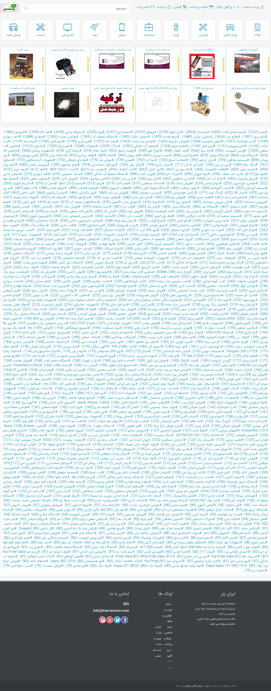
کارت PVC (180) (123, 346)
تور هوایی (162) (228, 379)
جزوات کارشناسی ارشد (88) (181, 533)
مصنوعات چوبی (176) (207, 351)
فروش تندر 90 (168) (251, 365)
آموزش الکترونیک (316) (109, 234)
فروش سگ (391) (66, 206)
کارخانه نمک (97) (105, 505)
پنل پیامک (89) (136, 528)
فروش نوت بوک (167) (193, 365)
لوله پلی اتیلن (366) (158, 216)
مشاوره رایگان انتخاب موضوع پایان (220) (86, 300)
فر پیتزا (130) (22, 421)
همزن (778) (124, 160)
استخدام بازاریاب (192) (115, 332)
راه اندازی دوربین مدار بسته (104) (201, 486)
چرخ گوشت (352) (151, 220)
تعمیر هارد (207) (60, 309)
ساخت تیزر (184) (83, 342)
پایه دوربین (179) (65, 346)
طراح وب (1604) (226, 136)
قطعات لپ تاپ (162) (67, 379)
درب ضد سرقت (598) (226, 174)
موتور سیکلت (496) (184, 188)
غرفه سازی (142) (96, 407)
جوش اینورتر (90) (197, 528)
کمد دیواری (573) (36, 174)
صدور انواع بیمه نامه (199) (73, 318)
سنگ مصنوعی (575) (66, 174)
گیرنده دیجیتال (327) (108, 230)
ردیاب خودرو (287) (77, 248)
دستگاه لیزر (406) (204, 206)
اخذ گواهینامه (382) (158, 211)
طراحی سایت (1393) (61, 136)
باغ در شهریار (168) (85, 360)
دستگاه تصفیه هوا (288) (166, 248)
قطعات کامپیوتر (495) (114, 188)
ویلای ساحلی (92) (140, 524)
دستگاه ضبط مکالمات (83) (62, 547)
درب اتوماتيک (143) (220, 407)
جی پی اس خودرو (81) (192, 556)
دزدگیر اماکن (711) (187, 164)
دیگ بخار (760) (244, 164)
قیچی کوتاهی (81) (69, 556)
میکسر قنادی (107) (158, 477)
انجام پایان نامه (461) (230, 197)
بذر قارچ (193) (246, 332)
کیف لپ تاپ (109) (77, 468)
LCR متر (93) (59, 519)
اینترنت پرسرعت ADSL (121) (63, 440)
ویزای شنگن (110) (190, 468)
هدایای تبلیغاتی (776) (71, 160)
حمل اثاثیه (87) (225, 538)
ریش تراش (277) (86, 253)
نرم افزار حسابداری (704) (98, 164)
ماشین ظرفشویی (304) (221, 244)
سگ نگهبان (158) (224, 388)
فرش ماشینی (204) (121, 314)
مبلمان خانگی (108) (154, 472)
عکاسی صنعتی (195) (241, 328)
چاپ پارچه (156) (130, 388)
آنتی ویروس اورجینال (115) (181, 454)
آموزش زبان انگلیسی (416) (120, 202)
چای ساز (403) (148, 206)
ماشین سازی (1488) (196, 136)
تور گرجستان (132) (164, 421)
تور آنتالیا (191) (23, 332)
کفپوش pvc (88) (215, 533)
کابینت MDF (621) (63, 169)
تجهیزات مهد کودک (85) (224, 542)
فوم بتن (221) (193, 300)
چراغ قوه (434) (78, 197)
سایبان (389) (41, 206)
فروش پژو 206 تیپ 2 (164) (246, 374)
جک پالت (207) (33, 309)
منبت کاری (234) (181, 286)
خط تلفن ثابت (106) (167, 482)
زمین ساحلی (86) (117, 538)
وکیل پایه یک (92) (237, 524)
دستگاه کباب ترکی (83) (99, 547)
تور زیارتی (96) (86, 510)
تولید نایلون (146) (16, 398)
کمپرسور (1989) (14, 132)
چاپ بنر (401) (123, 206)
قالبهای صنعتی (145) (153, 402)
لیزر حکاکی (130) (46, 421)
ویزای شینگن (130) (225, 426)
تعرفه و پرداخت (168, 641)
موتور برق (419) (177, 202)
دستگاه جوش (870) (213, 155)
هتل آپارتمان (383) (217, 211)
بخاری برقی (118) (178, 449)
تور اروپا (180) (175, 346)
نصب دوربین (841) (156, 155)
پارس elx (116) (245, 454)
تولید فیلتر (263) (116, 267)
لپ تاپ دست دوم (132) (248, 421)
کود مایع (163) (14, 374)
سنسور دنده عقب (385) (249, 211)
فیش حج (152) (148, 393)
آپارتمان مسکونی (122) (168, 440)
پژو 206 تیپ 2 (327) (142, 230)
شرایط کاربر (221, 609)
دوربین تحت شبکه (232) (50, 286)
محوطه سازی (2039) (68, 132)
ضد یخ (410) (47, 202)
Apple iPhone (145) (92, 402)
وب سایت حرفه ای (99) (67, 500)
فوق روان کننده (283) (250, 253)
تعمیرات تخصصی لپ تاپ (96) (174, 510)
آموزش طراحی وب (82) (232, 551)
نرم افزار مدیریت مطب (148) (116, 398)
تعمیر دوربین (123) (229, 440)
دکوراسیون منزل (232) (87, 286)
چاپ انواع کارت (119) (19, 444)
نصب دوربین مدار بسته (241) (169, 281)
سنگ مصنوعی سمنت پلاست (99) (26, 500)
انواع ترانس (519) (207, 183)
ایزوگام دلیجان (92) (32, 519)
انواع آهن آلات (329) (240, 230)
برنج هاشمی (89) (110, 528)
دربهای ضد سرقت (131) (104, 421)
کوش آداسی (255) (70, 272)
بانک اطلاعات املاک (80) (123, 561)
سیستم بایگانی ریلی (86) (50, 538)
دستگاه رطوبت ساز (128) (95, 426)
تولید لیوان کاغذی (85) (242, 547)
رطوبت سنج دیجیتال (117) (84, 449)
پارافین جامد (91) (245, 528)
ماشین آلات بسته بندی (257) (133, 272)
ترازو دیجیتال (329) (174, 230)
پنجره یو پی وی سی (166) (156, 365)
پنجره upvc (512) (71, 183)
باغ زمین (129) (196, 426)
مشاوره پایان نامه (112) (204, 463)
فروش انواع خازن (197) (113, 323)
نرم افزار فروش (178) (35, 346)
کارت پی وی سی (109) (188, 472)
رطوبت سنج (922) (121, 150)
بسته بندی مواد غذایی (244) (75, 276)
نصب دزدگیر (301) (189, 244)
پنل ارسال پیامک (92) (205, 524)
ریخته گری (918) (67, 150)
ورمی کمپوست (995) (230, 150)
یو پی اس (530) (123, 178)
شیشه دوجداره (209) (152, 309)
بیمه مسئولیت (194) (106, 328)
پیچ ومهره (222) (244, 300)
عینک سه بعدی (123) (30, 435)
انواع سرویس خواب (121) (21, 440)
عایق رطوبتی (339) (152, 225)
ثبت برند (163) (39, 374)
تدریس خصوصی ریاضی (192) (154, 332)
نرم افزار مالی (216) (114, 304)
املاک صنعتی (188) (85, 337)
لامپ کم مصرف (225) (240, 295)
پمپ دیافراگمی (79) (17, 565)
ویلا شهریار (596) (196, 174)
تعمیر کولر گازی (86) (17, 538)
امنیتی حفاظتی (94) (168, 519)
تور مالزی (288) (135, 248)
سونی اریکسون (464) (51, 192)
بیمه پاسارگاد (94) (15, 514)
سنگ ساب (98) (254, 505)
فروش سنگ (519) (178, 183)
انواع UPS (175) (137, 351)
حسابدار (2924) (196, 132)
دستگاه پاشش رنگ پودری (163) (127, 374)
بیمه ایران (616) (15, 169)
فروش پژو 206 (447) (169, 197)
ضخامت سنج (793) (172, 160)
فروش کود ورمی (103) (181, 491)
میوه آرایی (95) (195, 514)
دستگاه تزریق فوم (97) (250, 510)
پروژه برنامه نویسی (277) (53, 253)
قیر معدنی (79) (76, 565)
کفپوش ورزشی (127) (224, 430)
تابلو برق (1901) (254, 136)
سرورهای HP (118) (120, 449)
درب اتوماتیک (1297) (239, 141)
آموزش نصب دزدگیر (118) (212, 449)
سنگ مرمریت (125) (158, 435)
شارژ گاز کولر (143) (123, 407)
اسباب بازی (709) (158, 164)
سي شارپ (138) (94, 412)
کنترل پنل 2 (158, 630)
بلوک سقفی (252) (193, 276)
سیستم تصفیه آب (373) (223, 216)
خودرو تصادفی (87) (252, 538)
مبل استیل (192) (83, 332)
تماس (158, 656)
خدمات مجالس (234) (212, 286)
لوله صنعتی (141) (43, 407)
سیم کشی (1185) (50, 141)
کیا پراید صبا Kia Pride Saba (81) (234, 556)
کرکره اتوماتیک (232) (120, 286)
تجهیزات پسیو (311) (25, 234)
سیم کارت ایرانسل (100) (32, 496)
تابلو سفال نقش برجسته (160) (197, 384)
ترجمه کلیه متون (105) (39, 482)
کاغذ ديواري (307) (114, 239)
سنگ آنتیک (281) (219, 253)
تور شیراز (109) (217, 472)
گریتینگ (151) (62, 393)
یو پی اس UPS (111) (18, 463)
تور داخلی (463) (21, 192)
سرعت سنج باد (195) (209, 328)
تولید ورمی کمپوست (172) (64, 356)
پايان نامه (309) (206, 239)
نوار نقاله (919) (94, 150)
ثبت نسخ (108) (91, 472)
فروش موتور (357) (243, 220)
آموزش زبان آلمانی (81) (88, 551)
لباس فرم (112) (173, 463)
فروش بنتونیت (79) (48, 565)
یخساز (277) (111, 253)
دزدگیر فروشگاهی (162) (140, 379)
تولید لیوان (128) (61, 426)
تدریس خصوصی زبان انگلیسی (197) (42, 323)
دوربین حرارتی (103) (26, 486)
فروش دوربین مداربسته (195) (170, 328)
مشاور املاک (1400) (134, 136)
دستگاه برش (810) (52, 155)
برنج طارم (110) (133, 468)
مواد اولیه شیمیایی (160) (156, 384)
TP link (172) (191, 356)
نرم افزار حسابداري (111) (53, 463)
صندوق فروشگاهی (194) (71, 328)
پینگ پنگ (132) (216, 421)
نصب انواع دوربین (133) (151, 416)
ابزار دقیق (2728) (169, 132)
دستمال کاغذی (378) (17, 211)
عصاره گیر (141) (245, 412)
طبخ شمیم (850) (184, 155)
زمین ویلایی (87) (110, 533)
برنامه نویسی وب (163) (206, 374)
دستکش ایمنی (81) (98, 556)
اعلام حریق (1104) (173, 146)
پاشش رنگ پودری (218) (208, 304)
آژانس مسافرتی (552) (177, 178)
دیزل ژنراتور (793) (202, 160)
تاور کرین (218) (141, 304)
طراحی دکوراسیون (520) (240, 183)
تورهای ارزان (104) (128, 486)
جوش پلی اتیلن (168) (151, 360)
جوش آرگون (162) (172, 379)
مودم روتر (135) (210, 416)
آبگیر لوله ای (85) (95, 542)
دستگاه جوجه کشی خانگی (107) (119, 477)
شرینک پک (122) (200, 440)
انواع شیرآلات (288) (107, 248)
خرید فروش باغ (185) (176, 342)
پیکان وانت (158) (253, 388)
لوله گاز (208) (85, 309)
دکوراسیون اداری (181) (205, 346)
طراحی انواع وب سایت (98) (140, 505)
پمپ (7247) (256, 132)
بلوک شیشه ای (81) (55, 551)
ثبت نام (157, 650)
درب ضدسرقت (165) (206, 370)
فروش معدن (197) (145, 323)
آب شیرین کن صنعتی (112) (110, 458)
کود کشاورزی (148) (188, 398)
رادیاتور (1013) (33, 146)
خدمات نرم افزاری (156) (34, 388)
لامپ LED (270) (151, 262)
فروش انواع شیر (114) (240, 458)
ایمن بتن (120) (172, 444)
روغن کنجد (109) (106, 468)
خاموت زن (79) (255, 570)
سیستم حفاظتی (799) (232, 160)
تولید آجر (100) (232, 500)
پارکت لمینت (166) (237, 370)
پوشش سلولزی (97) (46, 505)
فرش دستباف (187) (30, 337)
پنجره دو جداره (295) (38, 244)
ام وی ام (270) (125, 262)
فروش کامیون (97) (16, 505)
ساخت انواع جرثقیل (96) (214, 510)
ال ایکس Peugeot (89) (35, 528)
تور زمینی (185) (110, 342)
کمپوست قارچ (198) (207, 323)
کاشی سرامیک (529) (93, 178)
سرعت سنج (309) (233, 239)
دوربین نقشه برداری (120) (205, 444)
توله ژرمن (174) (73, 351)
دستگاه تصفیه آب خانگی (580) (104, 174)
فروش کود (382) (130, 211)
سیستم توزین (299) (158, 244)
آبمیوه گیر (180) (150, 346)
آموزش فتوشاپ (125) (240, 435)
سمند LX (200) (137, 318)
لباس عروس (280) (191, 253)
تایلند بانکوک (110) (161, 468)
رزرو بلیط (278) (134, 253)
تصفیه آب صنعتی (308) (146, 239)
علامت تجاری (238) (96, 281)
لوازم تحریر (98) (174, 505)
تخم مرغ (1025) (58, 146)
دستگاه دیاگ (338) (33, 225)
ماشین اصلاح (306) (49, 239)
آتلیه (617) (37, 169)
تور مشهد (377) (254, 216)
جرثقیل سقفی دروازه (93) (88, 519)
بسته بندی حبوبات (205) (179, 314)
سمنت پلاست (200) (109, 318)
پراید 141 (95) (102, 514)
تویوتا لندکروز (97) (77, 505)
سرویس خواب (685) (33, 164)
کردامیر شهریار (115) (73, 454)
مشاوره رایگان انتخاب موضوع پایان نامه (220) (149, 300)
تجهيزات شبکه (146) (221, 402)
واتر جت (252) (219, 276)
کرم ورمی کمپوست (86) (86, 538)
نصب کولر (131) (135, 421)
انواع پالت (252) (244, 276)
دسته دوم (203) (53, 314)
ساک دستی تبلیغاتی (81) (36, 556)
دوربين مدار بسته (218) (172, 304)
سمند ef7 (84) (150, 547)
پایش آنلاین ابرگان (193, 686)
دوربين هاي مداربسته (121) (246, 444)
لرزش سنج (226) (33, 290)
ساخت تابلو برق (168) (117, 360)
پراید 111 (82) (202, 551)
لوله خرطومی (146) (252, 402)
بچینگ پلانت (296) (70, 244)
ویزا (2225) (94, 132)
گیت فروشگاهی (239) (129, 281)
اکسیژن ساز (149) (253, 398)
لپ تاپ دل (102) (30, 491)
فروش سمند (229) (150, 290)
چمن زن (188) (57, 337)
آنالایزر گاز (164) (14, 370)
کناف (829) (106, 155)
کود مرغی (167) (222, 365)
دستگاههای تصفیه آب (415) (79, 202)
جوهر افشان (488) (51, 188)
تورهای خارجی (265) (204, 267)
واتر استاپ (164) (40, 370)
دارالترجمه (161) (232, 384)
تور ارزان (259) (203, 272)
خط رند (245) (108, 276)
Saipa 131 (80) (125, 565)
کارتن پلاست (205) (213, 314)
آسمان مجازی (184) (17, 342)
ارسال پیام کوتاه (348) (119, 220)
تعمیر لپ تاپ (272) (34, 258)
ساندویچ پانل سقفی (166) (116, 365)
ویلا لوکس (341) (214, 225)
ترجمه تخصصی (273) (68, 258)
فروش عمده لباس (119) (249, 449)
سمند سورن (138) (155, 412)
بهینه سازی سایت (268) (29, 262)
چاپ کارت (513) (117, 183)
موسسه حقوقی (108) (62, 472)
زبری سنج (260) (229, 272)
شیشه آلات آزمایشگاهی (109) (41, 468)
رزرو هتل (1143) (201, 146)
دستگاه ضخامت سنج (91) (40, 524)
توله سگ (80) (99, 565)
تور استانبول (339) (90, 225)
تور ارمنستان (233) (152, 286)
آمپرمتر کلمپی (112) (29, 458)
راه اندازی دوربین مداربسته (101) (104, 496)
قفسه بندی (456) (199, 197)
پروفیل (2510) (144, 132)
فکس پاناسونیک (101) (179, 496)
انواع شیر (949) (149, 150)
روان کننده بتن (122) (133, 440)
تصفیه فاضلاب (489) (82, 188)
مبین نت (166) (84, 365)
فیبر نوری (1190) (78, 141)
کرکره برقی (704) (131, 164)
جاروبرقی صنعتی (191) (53, 332)
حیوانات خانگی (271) (181, 262)
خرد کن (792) (146, 160)
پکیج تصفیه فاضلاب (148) (75, 398)
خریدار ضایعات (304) (18, 239)
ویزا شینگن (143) (191, 407)
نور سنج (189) (183, 337)
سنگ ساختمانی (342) (40, 220)
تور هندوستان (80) (89, 561)
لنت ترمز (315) (79, 234)
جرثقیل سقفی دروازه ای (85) (185, 542)
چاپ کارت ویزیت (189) (153, 337)
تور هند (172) (168, 356)
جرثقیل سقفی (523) (34, 178)
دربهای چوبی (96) (61, 510)
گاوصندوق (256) (98, 272)
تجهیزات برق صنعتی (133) (82, 416)
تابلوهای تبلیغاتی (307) (82, 239)
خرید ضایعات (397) (96, 206)
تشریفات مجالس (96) (29, 510)
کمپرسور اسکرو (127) (133, 430)
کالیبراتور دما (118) (149, 449)
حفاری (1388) (33, 136)
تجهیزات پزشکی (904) (37, 150)
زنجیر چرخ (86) (200, 538)
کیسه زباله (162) (201, 379)
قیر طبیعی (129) (128, 426)
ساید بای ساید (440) (137, 197)
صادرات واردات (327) (75, 230)
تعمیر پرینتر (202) (189, 318)
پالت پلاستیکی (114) (42, 454)
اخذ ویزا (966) (201, 150)
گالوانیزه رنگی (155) (231, 393)
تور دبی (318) (245, 234)
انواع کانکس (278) (161, 253)
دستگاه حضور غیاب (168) (51, 360)
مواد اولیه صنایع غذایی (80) (183, 565)
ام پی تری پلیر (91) (110, 524)
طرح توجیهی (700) (64, 164)
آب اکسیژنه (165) (130, 370)
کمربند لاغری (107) (229, 477)
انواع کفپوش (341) (242, 225)
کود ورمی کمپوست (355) (210, 220)
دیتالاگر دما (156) (103, 388)
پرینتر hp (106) (82, 477)
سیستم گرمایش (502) (250, 188)
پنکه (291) (11, 244)
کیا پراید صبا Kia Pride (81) (163, 561)
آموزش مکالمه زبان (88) (143, 533)
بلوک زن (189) (237, 337)
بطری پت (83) (31, 547)
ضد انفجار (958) (175, 150)
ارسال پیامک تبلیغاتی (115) (109, 454)
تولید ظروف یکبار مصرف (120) (136, 444)
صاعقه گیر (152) (175, 393)
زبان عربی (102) (57, 491)
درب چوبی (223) (34, 295)
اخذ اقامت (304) (253, 244)
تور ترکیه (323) (47, 230)
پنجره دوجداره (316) (144, 234)
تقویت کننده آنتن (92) (171, 524)
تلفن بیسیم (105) (99, 482)
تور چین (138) (69, 412)
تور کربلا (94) (142, 519)
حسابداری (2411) (118, 132)
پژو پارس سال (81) (235, 561)
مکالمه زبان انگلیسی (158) (21, 384)
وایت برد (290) (255, 248)
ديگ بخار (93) (119, 519)
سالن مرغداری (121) (101, 440)
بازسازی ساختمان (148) (155, 398)
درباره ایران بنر (168, 607)
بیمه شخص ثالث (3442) (227, 132)
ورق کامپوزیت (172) (99, 356)
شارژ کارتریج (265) (144, 267)
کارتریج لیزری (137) (42, 412)
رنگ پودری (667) (178, 169)
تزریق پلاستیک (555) (241, 178)
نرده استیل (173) (217, 356)
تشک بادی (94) (227, 519)
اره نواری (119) (78, 444)
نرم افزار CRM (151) (90, 393)
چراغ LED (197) (81, 323)
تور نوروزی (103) (150, 491)
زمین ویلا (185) (206, 342)
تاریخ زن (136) (235, 416)
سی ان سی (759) (217, 164)
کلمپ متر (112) (234, 463)
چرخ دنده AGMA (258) (173, 272)
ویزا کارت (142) (69, 407)
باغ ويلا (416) (152, 202)
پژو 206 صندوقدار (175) (104, 351)
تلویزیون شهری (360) (34, 216)
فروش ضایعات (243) (241, 281)
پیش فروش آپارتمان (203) (86, 314)
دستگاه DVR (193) (218, 332)
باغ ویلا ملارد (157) (194, 388)
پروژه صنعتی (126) (69, 430)
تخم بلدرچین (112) (146, 463)
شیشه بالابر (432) (52, 197)
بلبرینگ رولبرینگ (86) (147, 538)
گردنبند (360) (104, 216)
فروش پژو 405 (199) (38, 318)
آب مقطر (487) (25, 188)
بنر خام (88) (240, 533)
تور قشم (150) (37, 393)
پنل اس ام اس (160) (121, 384)
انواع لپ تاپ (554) (210, 178)
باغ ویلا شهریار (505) (17, 183)
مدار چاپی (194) (135, 328)
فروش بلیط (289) (228, 248)
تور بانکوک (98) (228, 505)
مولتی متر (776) (100, 160)
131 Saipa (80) (61, 561)
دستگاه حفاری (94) (44, 514)
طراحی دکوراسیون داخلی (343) (80, 220)
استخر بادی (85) (122, 542)
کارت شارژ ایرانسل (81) (202, 561)
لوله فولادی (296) (101, 244)
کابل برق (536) (148, 178)
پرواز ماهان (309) (179, 239)
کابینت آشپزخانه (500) (216, 188)
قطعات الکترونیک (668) (210, 169)
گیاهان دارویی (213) (241, 309)
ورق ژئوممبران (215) (46, 304)
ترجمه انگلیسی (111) (251, 468)
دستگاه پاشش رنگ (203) (21, 314)
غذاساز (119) (102, 444)
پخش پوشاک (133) (117, 416)
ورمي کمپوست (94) (75, 514)
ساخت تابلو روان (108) (121, 472)
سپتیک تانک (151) (121, 393)
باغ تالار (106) (31, 477)
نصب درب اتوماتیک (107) (194, 477)
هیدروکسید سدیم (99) (101, 500)
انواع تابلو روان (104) (160, 486)
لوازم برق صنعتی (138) (124, 412)
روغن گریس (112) (117, 463)
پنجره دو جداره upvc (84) (201, 547)
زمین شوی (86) (254, 542)
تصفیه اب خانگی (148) (221, 398)
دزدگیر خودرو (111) (220, 468)
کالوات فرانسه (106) (199, 482)
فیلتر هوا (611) (255, 174)
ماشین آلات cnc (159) (58, 384)
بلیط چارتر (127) (194, 430)
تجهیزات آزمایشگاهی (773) (35, 160)
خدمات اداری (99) (133, 500)
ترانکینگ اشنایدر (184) (51, 342)
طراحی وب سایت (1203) (136, 141)
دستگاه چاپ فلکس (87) (78, 533)
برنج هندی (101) (65, 496)
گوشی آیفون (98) (202, 505)
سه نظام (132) (191, 421)
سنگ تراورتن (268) (98, 262)
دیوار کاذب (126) (40, 430)
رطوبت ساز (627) (92, 169)
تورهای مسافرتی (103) (120, 491)
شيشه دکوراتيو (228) (120, 290)
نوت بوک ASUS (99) (204, 500)
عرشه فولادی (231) (16, 286)
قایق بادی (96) (140, 510)
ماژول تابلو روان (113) (173, 458)
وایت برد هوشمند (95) (225, 514)
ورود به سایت (157, 641)
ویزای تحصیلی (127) (165, 430)
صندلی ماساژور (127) (100, 430)
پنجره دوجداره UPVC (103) (219, 491)
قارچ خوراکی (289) (199, 248)
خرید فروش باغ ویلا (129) (162, 426)
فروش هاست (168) (17, 360)
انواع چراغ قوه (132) (17, 416)
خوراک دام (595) (168, 174)
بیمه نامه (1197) (105, 141)
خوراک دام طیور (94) (198, 519)
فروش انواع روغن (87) (43, 533)
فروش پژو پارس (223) (107, 295)
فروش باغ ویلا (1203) (172, 141)
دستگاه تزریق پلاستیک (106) (236, 482)
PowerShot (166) (26, 365)
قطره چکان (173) (244, 356)
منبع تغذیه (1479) (165, 136)
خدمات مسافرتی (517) (147, 183)
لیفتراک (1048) (85, 146)
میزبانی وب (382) (188, 211)
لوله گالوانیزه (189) (209, 337)
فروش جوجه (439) (105, 197)
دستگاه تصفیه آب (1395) (98, 136)
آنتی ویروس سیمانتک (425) (211, 202)
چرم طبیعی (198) (236, 323)
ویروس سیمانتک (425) (249, 202)
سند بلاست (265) (174, 267)
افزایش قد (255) (42, 272)
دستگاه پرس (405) (175, 206)
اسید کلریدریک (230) (221, 290)
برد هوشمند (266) (235, 267)
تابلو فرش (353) (178, 220)
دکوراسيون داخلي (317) (216, 234)
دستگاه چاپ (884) (243, 155)
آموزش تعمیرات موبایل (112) (67, 458)
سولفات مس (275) (220, 258)
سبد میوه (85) (39, 542)
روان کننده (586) (141, 174)
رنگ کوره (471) (209, 192)
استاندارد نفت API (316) (179, 234)
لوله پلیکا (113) (143, 458)
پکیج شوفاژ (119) (50, 444)
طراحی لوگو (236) (243, 286)
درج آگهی (169, 653)
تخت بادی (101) (210, 496)
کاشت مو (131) (73, 421)
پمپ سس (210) (182, 309)
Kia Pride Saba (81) (157, 556)
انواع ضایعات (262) (54, 267)
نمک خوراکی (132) (48, 416)
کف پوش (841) (128, 155)
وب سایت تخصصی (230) (185, 290)
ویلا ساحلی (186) (234, 342)
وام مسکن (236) (36, 281)
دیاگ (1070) (109, 146)
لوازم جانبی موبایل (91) (77, 524)
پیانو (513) (94, 183)
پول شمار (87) (13, 533)
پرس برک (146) (42, 398)
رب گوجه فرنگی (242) (208, 281)
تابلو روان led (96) (113, 510)
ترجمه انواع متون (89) (166, 528)
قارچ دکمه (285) (49, 248)
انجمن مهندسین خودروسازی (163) (77, 374)
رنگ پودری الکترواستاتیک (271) (220, 262)
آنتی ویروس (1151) (231, 146)
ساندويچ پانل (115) (216, 454)
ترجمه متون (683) (243, 169)
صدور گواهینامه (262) (86, 267)
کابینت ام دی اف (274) (103, 258)
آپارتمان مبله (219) (242, 304)
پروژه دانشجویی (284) (19, 248)
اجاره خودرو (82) (177, 551)
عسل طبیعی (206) (243, 314)
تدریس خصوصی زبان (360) (72, 216)
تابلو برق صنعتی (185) (141, 342)
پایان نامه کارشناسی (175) (170, 351)
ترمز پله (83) (127, 547)
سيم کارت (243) (42, 276)
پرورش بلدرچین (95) (130, 514)
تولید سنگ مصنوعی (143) (158, 407)
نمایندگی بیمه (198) (175, 323)
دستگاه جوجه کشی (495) (150, 188)
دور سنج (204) (148, 314)
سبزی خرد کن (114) (207, 458)
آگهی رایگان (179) (94, 346)
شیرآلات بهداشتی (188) (117, 337)
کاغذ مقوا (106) (56, 477)
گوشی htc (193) (39, 328)
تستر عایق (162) (254, 379)
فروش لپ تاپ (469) (112, 192)
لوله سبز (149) (13, 393)
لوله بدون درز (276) (251, 258)
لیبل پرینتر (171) (244, 360)
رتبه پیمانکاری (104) (242, 486)
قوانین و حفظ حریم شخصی (167, 624)
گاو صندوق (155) (202, 393)
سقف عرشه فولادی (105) (132, 482)
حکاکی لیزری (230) (252, 290)
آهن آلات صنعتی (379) (74, 211)
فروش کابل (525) (63, 178)
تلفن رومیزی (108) (30, 472)
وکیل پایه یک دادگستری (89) (75, 528)
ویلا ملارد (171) (32, 356)
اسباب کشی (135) (184, 416)
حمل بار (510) (45, 183)
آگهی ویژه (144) (23, 402)
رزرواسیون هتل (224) (174, 295)
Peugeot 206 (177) (241, 351)
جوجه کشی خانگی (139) (214, 412)
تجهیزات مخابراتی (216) (80, 304)
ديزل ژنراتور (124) (62, 435)
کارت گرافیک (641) (122, 169)
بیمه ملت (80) (150, 565)
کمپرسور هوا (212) (210, 309)
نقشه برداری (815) (81, 155)
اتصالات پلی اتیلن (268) (65, 262)
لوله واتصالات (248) (134, 276)
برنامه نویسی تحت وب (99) (167, 500)
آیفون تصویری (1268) (206, 141)
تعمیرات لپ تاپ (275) (186, 258)
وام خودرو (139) (182, 412)
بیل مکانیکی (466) (82, 192)
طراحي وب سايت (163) (169, 374)
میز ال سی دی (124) (93, 435)
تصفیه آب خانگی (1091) (139, 146)
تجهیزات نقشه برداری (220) (36, 300)
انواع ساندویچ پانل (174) (41, 351)
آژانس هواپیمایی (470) (179, 192)
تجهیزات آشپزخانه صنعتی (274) (145, 258)
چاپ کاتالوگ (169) (183, 360)
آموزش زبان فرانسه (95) (164, 514)
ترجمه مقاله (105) (71, 482)
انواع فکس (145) (123, 402)
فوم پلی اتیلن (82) (149, 551)
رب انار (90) (222, 528)
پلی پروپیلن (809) (24, 155)
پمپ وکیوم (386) (15, 206)
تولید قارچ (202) (163, 318)
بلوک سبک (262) (24, 267)
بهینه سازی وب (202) (251, 318)
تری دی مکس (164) (69, 370)
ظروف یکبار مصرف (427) (20, 197)
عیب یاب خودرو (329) (207, 230)
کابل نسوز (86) (176, 538)
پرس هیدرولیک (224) (141, 295)
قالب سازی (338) (62, 225)
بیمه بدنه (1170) (23, 141)
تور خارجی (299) (128, 244)
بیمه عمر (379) (45, 211)
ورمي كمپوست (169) (215, 360)
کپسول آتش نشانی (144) (56, 402)
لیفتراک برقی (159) (90, 384)
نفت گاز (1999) (39, 132)
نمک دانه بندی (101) (145, 496)
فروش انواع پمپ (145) (187, 402)
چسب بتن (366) (129, 216)
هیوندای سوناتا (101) (240, 496)
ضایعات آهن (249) (164, 276)
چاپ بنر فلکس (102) (86, 491)
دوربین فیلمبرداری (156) (71, 388)
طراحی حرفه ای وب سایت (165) (167, 370)
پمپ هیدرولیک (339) (121, 225)
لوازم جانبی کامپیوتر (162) (103, 379)
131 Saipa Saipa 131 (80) (225, 565)
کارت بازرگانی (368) (190, 216)
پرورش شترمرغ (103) (58, 486)
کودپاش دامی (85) (149, 542)
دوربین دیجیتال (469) (144, 192)
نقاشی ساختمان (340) (184, 225)
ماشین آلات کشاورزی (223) (68, 295)
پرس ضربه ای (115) (145, 454)
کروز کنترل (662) (150, 169)
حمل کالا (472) (235, 192)
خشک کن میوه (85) (67, 542)
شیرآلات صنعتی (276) (18, 253)
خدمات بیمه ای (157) (161, 388)
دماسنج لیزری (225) (207, 295)
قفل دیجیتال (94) (253, 519)
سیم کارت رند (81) (120, 551)
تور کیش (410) (23, 202)
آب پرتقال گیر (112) (87, 463)
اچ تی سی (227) (90, 290)
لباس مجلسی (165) (100, 370)
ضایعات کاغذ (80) (34, 561)
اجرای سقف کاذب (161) (33, 379)
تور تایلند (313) (54, 234)
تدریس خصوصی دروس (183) (245, 346)
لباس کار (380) (104, 211)
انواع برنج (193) (190, 332)
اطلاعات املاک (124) (125, 435)
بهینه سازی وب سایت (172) (136, 356)
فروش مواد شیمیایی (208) (116, 309)
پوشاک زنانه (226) (62, 290)
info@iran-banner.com (111, 610)
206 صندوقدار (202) (219, 318)
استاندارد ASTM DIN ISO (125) (198, 435)
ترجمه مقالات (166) (57, 365)
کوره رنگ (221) (218, 300)
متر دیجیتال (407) (232, 206)
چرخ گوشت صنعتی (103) (94, 486)
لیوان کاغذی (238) (65, 281)
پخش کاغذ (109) (243, 472)
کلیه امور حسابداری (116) (45, 449)
